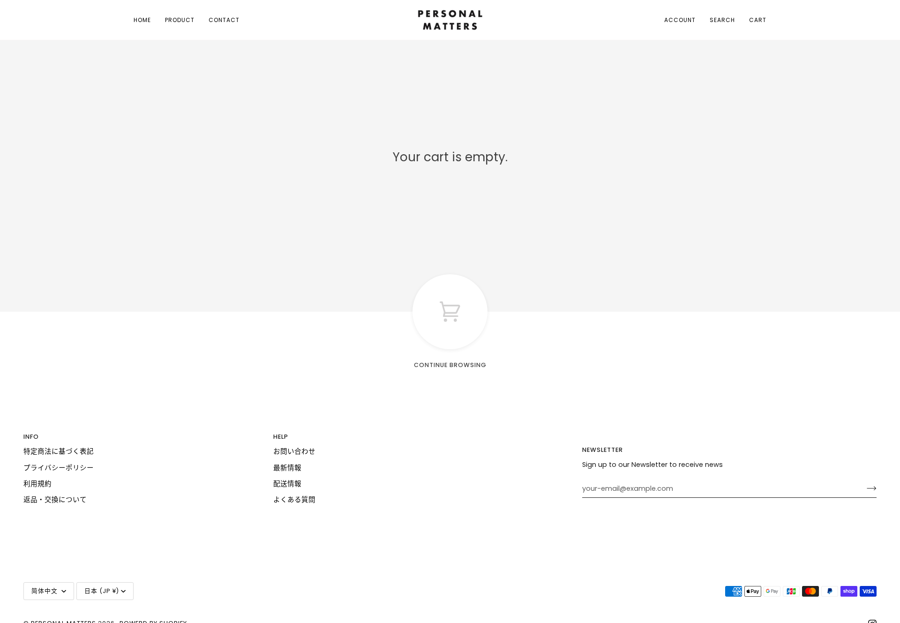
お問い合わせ (294, 451)
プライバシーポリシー (58, 468)
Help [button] (280, 437)
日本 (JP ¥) (101, 591)
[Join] (864, 488)
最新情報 (287, 468)
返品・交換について (55, 499)
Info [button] (31, 437)
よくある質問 (294, 499)
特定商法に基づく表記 (58, 451)
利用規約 (37, 483)
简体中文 (45, 591)
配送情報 (287, 483)
